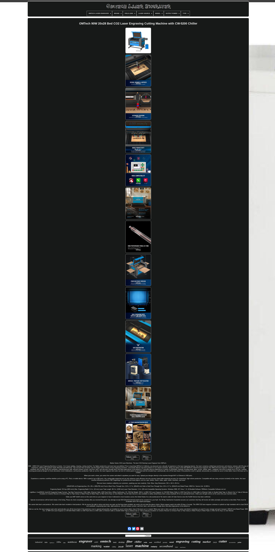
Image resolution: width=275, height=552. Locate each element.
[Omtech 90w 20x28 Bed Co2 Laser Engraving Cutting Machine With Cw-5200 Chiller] (138, 40)
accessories (232, 542)
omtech (105, 541)
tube (46, 542)
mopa (176, 547)
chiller (138, 541)
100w (58, 542)
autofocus (72, 542)
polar (239, 542)
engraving (182, 541)
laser (129, 546)
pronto (165, 542)
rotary (154, 546)
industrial (38, 542)
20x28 (215, 542)
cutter (223, 541)
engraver (85, 541)
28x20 (114, 542)
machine (142, 546)
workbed (157, 542)
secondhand (166, 546)
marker (207, 541)
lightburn (52, 542)
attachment (183, 547)
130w (114, 547)
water (107, 546)
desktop (121, 542)
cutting (196, 541)
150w (64, 542)
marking (96, 546)
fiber (129, 541)
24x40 (121, 547)
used (150, 542)
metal (171, 542)
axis (96, 541)
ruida (145, 542)
